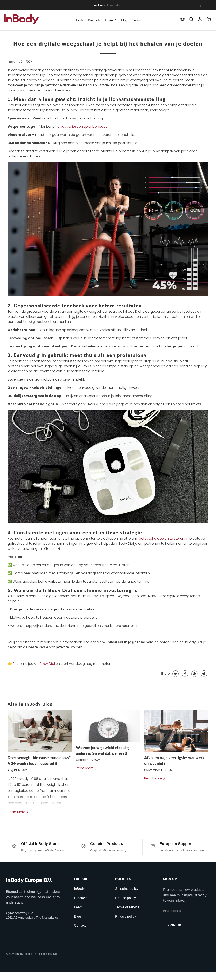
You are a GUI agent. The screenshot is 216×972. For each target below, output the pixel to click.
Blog (124, 20)
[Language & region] (182, 20)
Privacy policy (125, 916)
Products (94, 20)
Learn (109, 20)
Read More (17, 812)
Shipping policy (126, 888)
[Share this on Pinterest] (194, 673)
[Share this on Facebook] (184, 673)
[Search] (191, 20)
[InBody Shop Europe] (22, 20)
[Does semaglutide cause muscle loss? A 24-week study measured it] (40, 731)
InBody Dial (46, 663)
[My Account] (200, 20)
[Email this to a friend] (203, 673)
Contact (137, 20)
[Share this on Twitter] (175, 673)
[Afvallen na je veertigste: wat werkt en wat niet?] (176, 731)
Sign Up (174, 925)
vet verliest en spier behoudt (83, 126)
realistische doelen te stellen (161, 538)
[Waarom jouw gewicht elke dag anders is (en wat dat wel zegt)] (108, 726)
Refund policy (125, 898)
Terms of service (127, 907)
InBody (78, 20)
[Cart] (209, 20)
